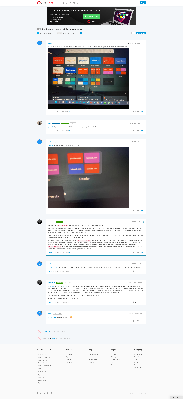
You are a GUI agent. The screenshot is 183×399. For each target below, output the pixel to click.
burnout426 (51, 222)
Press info (137, 357)
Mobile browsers (42, 371)
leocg (49, 123)
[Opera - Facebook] (37, 393)
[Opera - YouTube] (44, 393)
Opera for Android (44, 375)
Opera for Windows (45, 33)
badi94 (50, 43)
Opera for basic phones (45, 383)
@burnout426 (52, 267)
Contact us (137, 367)
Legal (113, 350)
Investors (137, 362)
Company (138, 350)
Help (90, 350)
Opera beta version (44, 365)
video (65, 286)
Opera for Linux (43, 362)
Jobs (135, 359)
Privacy (113, 357)
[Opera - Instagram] (51, 393)
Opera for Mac (43, 360)
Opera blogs (93, 357)
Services (69, 350)
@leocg (57, 142)
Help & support (93, 354)
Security (113, 354)
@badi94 (74, 123)
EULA (112, 362)
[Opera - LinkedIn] (48, 393)
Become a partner (140, 365)
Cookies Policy (115, 359)
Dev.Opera (92, 362)
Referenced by (47, 331)
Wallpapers (69, 359)
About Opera (138, 354)
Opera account (71, 357)
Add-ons (69, 354)
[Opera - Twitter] (41, 393)
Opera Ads (69, 362)
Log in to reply (141, 33)
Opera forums (93, 359)
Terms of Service (116, 365)
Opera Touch (42, 380)
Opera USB (41, 368)
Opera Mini (41, 377)
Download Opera (92, 16)
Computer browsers (43, 354)
